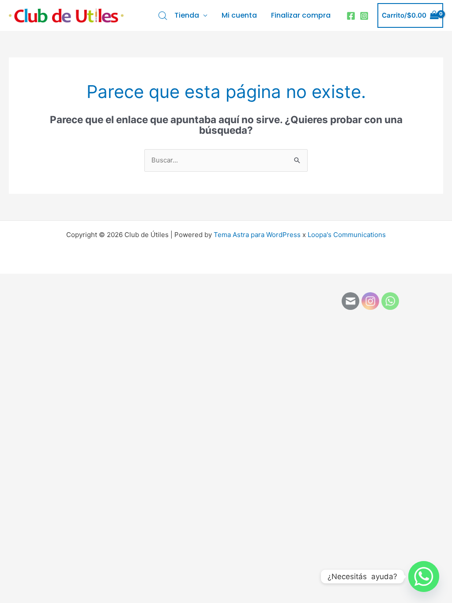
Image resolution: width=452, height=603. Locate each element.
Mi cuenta (239, 15)
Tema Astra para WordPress (257, 234)
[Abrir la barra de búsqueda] (162, 15)
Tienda (186, 15)
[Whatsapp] (423, 576)
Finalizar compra (301, 15)
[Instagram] (364, 15)
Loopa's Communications (347, 234)
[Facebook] (351, 15)
